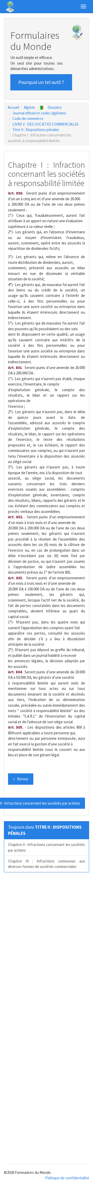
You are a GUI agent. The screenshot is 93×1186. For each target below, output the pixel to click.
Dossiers (55, 107)
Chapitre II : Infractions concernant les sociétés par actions (46, 847)
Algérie (29, 107)
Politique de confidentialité (67, 1177)
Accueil (13, 107)
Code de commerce (27, 118)
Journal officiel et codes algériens (39, 113)
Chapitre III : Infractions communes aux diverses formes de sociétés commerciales (46, 864)
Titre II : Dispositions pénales (35, 129)
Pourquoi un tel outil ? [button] (41, 82)
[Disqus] (46, 947)
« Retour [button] (20, 778)
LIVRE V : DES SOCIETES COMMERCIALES (45, 124)
